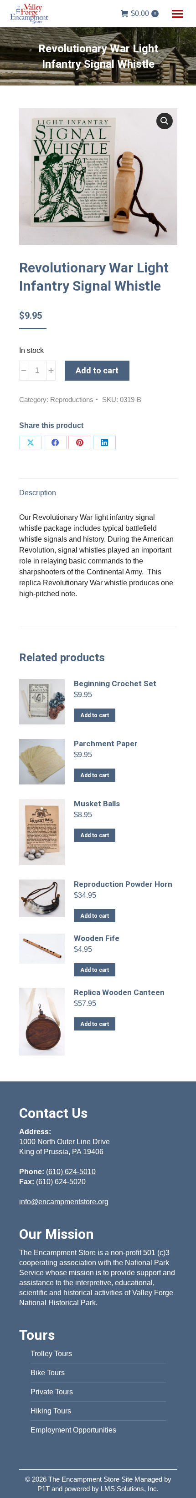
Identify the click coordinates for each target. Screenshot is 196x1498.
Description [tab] (37, 493)
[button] (164, 121)
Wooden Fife (96, 938)
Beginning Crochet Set (115, 683)
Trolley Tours (51, 1353)
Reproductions (71, 399)
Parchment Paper (106, 743)
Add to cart (97, 370)
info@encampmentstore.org (63, 1202)
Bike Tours (48, 1373)
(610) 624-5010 (71, 1172)
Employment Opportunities (73, 1430)
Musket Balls (97, 803)
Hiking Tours (51, 1411)
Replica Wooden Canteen (119, 992)
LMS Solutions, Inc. (130, 1489)
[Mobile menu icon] (177, 14)
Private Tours (52, 1392)
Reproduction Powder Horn (123, 884)
